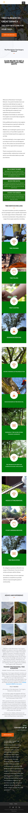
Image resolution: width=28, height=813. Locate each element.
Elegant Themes (13, 809)
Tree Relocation (14, 560)
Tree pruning (14, 248)
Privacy (11, 803)
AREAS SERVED (8, 734)
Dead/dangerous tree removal (14, 402)
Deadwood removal (14, 337)
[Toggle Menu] (23, 2)
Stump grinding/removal (14, 530)
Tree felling (14, 278)
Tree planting (14, 308)
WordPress (14, 811)
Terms (15, 803)
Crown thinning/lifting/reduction (14, 371)
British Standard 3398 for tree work (16, 683)
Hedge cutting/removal (14, 500)
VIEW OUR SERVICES (9, 34)
